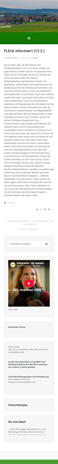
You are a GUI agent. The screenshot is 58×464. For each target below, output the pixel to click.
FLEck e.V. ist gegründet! (28, 229)
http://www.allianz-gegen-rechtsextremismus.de (26, 434)
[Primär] (29, 38)
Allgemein (11, 203)
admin (35, 58)
